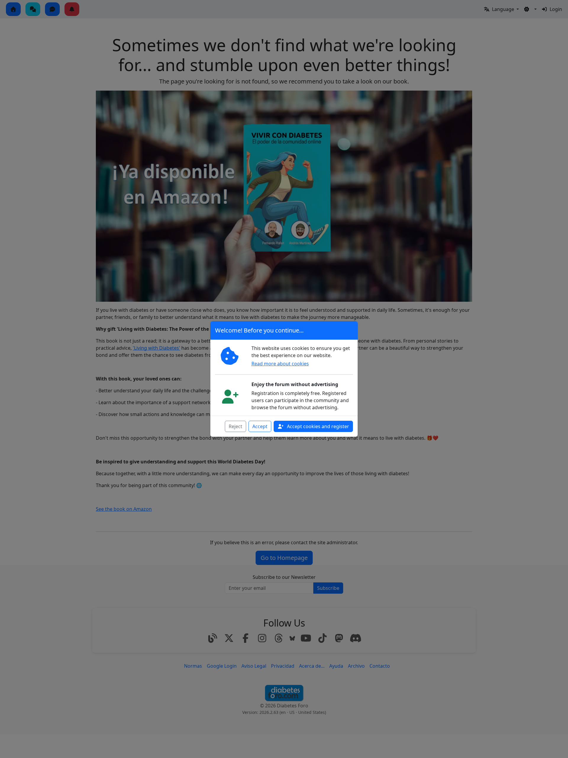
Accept (259, 426)
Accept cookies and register (317, 426)
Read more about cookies (280, 363)
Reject (235, 426)
